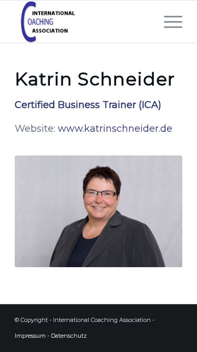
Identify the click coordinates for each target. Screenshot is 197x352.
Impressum (30, 335)
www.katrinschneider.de (115, 128)
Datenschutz (69, 335)
